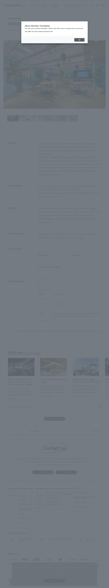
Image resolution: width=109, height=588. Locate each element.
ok (79, 40)
